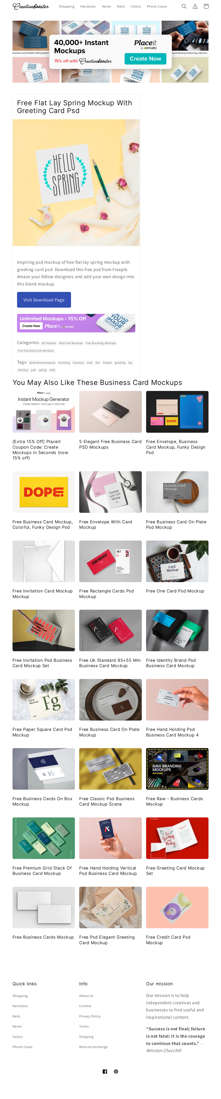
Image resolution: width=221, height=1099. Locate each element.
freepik (107, 362)
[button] (184, 6)
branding (64, 362)
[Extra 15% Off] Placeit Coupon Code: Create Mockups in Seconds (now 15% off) (40, 449)
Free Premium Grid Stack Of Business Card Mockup (42, 870)
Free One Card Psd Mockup (175, 591)
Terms (84, 1026)
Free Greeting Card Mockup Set (175, 870)
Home (17, 1026)
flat (98, 362)
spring (43, 370)
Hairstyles (20, 1006)
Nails (16, 1016)
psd (33, 370)
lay (130, 362)
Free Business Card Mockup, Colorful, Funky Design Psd (43, 524)
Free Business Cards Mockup (43, 937)
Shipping (86, 1036)
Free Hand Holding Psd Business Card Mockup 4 (172, 732)
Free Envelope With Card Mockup (105, 524)
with (52, 370)
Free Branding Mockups (101, 343)
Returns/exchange (93, 1047)
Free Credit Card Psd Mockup (168, 940)
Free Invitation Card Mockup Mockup (43, 593)
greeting (120, 362)
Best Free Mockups (71, 343)
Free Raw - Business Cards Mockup (174, 801)
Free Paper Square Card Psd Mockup (42, 732)
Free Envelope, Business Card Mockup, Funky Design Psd (175, 447)
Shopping (20, 996)
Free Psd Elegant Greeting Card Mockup (107, 940)
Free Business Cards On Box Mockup (43, 801)
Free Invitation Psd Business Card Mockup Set (42, 663)
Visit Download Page (44, 300)
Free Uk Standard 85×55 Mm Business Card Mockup (109, 663)
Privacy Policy (90, 1016)
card (90, 362)
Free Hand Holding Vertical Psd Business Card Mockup (108, 870)
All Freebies (49, 343)
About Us (86, 996)
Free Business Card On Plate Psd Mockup (176, 524)
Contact (85, 1006)
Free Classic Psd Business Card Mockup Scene (106, 801)
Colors (18, 1036)
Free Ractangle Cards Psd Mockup (106, 593)
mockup (23, 370)
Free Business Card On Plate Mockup (109, 732)
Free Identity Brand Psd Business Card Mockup (171, 663)
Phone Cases (23, 1047)
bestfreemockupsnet (42, 362)
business (78, 362)
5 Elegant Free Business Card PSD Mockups (110, 444)
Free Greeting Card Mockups (36, 350)
